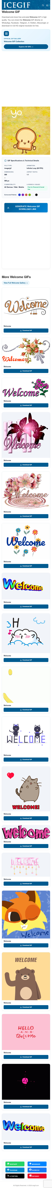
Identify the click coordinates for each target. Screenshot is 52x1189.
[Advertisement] (26, 79)
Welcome (7, 326)
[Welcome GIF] (26, 306)
